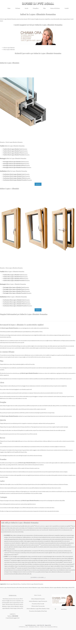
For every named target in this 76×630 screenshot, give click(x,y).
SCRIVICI (38, 184)
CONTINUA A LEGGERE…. (38, 577)
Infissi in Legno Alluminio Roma (13, 584)
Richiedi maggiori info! (14, 618)
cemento (67, 528)
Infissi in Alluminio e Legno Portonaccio (38, 601)
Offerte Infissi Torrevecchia (37, 606)
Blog (44, 8)
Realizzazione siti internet (34, 626)
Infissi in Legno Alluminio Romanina (8, 587)
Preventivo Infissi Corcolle (38, 603)
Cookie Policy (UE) (40, 625)
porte (41, 526)
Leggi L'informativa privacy (30, 625)
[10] (39, 544)
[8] (16, 567)
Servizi (26, 8)
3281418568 (15, 616)
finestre (38, 526)
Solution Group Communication (46, 626)
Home (9, 8)
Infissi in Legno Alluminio (9, 47)
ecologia (29, 556)
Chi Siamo (17, 8)
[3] (70, 525)
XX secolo (64, 541)
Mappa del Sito (48, 625)
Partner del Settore (55, 8)
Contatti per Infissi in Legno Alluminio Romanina (32, 584)
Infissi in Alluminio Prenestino (38, 598)
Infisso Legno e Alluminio (9, 49)
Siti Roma (55, 626)
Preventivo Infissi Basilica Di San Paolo (38, 611)
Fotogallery (36, 8)
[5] (10, 560)
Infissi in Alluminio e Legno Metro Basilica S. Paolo (38, 608)
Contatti (67, 8)
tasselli (46, 530)
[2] (34, 525)
